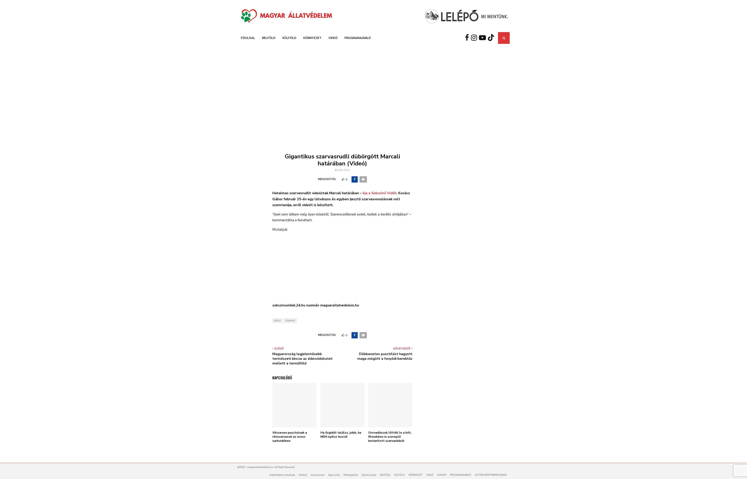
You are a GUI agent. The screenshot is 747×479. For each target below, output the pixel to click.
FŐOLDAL (248, 38)
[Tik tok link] (492, 38)
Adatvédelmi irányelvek (282, 474)
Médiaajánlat (351, 474)
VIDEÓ (333, 38)
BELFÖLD (268, 38)
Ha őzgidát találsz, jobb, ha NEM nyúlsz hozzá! (340, 434)
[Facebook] (468, 38)
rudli (277, 320)
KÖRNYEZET (312, 38)
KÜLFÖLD (289, 38)
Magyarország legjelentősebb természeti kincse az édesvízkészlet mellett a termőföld (302, 359)
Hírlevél (303, 474)
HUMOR (441, 474)
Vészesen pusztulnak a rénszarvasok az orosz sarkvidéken (289, 436)
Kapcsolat (334, 474)
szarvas (290, 320)
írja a (379, 193)
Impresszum (317, 474)
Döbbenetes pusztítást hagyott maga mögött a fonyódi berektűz (384, 356)
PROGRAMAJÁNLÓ (358, 38)
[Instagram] (475, 38)
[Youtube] (483, 38)
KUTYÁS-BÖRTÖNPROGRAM (491, 474)
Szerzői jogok (369, 474)
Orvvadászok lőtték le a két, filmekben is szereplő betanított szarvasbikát (389, 436)
